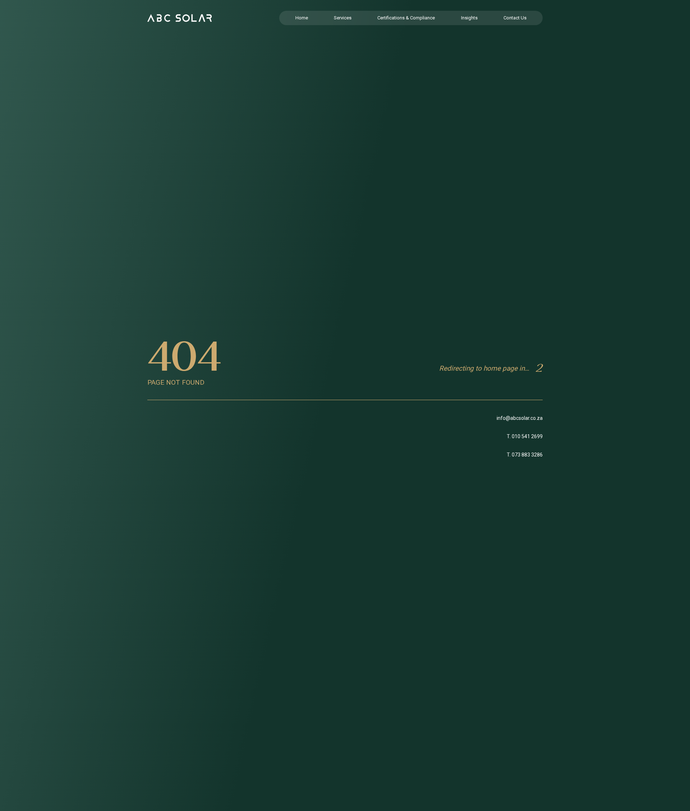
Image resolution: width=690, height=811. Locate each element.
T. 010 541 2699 (525, 436)
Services (342, 17)
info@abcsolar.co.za (520, 418)
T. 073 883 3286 (525, 455)
